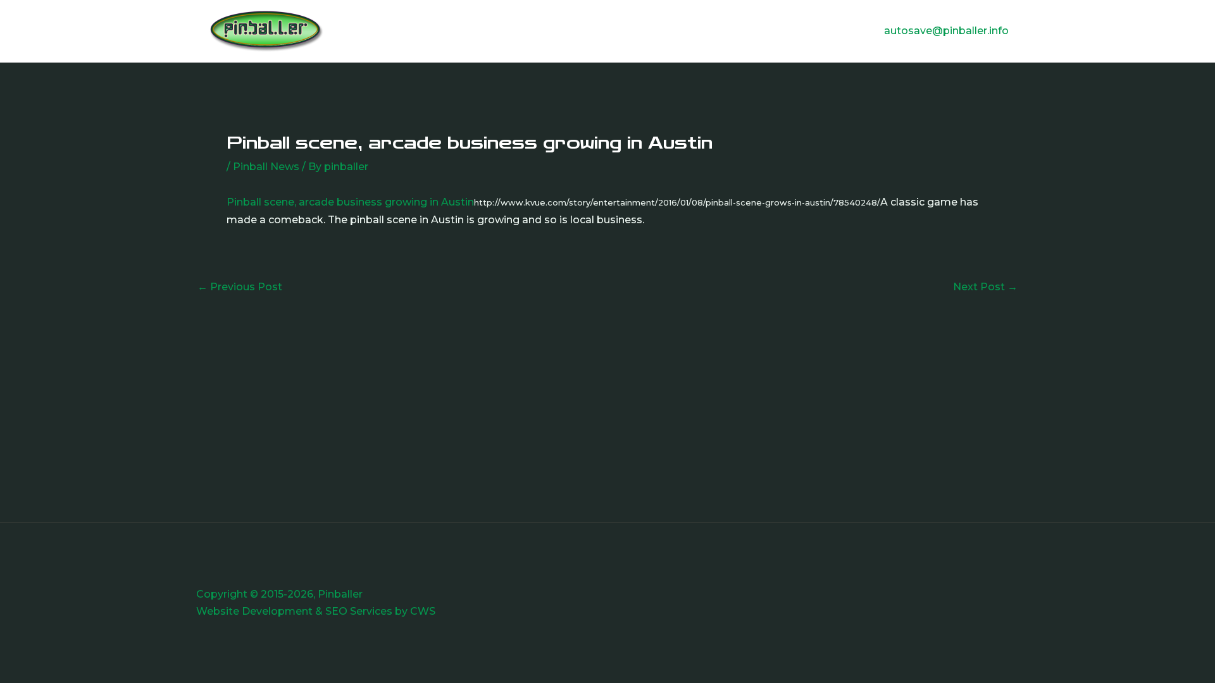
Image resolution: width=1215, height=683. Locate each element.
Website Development (254, 611)
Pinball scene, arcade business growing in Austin (350, 202)
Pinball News (266, 167)
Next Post (985, 287)
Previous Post (239, 287)
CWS (422, 611)
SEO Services (358, 611)
